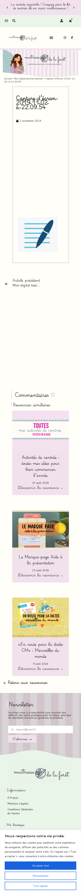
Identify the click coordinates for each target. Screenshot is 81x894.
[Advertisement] (40, 169)
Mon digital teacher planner (28, 78)
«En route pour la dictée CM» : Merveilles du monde (40, 650)
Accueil (8, 78)
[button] (7, 7)
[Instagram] (65, 38)
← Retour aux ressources (25, 682)
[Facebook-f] (72, 38)
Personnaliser (41, 876)
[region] (40, 862)
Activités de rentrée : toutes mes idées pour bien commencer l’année (40, 466)
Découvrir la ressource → (40, 487)
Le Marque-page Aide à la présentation (41, 559)
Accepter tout (40, 865)
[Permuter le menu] (51, 37)
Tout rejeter (40, 886)
